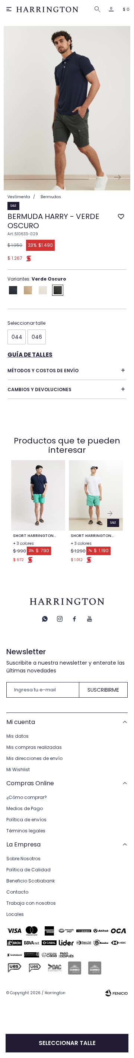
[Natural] (42, 290)
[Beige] (28, 290)
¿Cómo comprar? (26, 797)
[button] (98, 9)
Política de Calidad (28, 870)
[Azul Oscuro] (13, 290)
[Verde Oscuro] (57, 290)
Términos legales (25, 831)
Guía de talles (29, 354)
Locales (15, 914)
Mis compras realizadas (34, 747)
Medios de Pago (24, 808)
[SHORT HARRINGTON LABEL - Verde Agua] (38, 495)
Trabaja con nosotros (31, 903)
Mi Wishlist (18, 769)
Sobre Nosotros (23, 858)
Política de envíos (26, 819)
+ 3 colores (23, 543)
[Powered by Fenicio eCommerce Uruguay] (116, 993)
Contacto (17, 892)
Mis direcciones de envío (34, 758)
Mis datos (17, 736)
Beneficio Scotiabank (30, 881)
